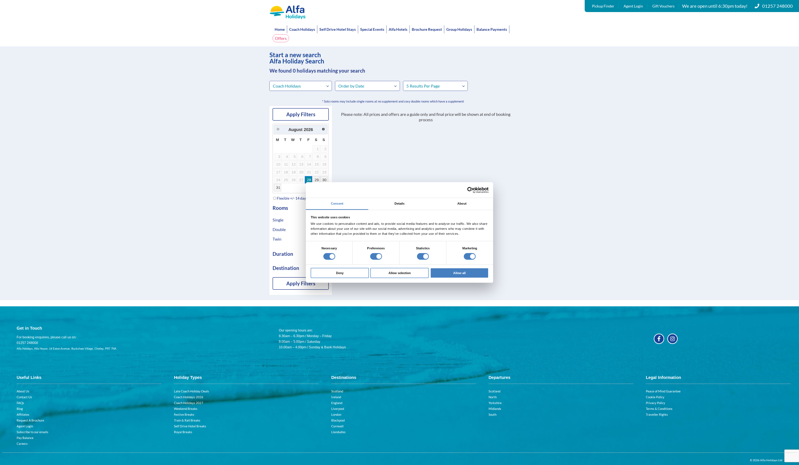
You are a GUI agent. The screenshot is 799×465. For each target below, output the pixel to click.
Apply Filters (300, 114)
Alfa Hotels (398, 29)
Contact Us (24, 397)
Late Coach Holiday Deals (191, 391)
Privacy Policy (655, 403)
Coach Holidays (302, 29)
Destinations (343, 377)
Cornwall (337, 426)
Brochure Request (427, 29)
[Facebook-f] (659, 339)
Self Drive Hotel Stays (337, 29)
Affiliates (23, 414)
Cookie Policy (655, 397)
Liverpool (337, 409)
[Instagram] (672, 339)
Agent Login (633, 6)
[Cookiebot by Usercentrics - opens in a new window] (470, 190)
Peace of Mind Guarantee (663, 391)
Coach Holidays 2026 (188, 397)
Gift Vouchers (663, 6)
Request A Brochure (30, 420)
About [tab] (461, 203)
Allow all (459, 273)
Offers (281, 38)
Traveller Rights (657, 414)
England (336, 403)
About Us (23, 391)
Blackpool (338, 420)
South (492, 414)
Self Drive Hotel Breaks (190, 426)
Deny (340, 273)
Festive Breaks (184, 414)
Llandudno (338, 432)
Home (280, 29)
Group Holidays (459, 29)
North (493, 397)
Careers (22, 443)
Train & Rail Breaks (187, 420)
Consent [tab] (337, 203)
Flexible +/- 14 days (292, 198)
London (336, 414)
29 (317, 180)
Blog (20, 409)
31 (278, 188)
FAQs (20, 403)
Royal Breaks (183, 432)
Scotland (337, 391)
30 (324, 180)
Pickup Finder (603, 6)
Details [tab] (400, 203)
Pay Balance (25, 438)
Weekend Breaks (185, 409)
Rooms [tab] (280, 208)
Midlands (495, 409)
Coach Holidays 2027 (188, 403)
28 (309, 180)
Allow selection (399, 273)
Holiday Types (188, 377)
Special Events (372, 29)
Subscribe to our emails (32, 432)
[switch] (376, 256)
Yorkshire (495, 403)
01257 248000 (777, 6)
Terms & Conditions (659, 409)
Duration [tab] (283, 254)
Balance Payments (491, 29)
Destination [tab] (286, 268)
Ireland (336, 397)
